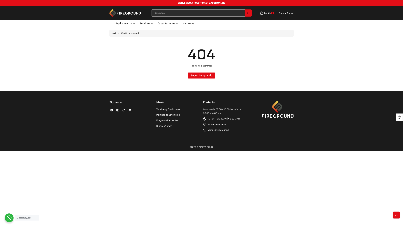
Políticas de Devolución (168, 115)
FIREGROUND (206, 147)
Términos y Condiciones (168, 109)
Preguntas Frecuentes (167, 120)
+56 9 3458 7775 (217, 124)
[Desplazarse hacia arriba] (396, 215)
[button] (266, 13)
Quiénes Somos (164, 126)
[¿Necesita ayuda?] (9, 217)
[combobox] (201, 13)
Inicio (114, 33)
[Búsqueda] (248, 13)
